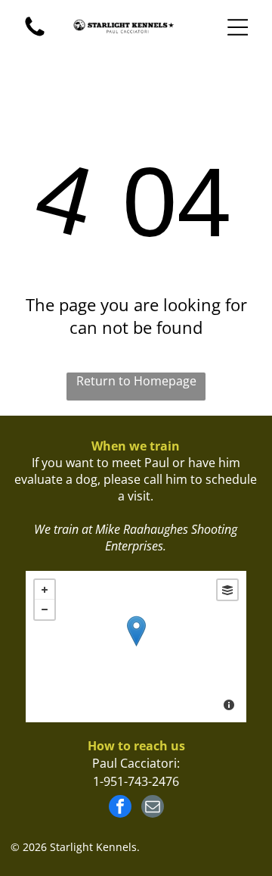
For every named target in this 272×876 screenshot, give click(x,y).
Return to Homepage (136, 381)
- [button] (44, 609)
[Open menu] (238, 27)
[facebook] (120, 808)
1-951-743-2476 (136, 781)
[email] (152, 808)
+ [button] (44, 590)
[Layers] (227, 590)
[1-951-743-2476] (35, 34)
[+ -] (136, 646)
